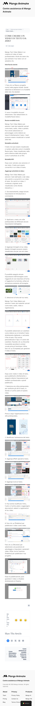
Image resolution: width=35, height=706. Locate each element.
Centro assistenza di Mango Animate (16, 680)
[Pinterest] (23, 640)
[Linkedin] (19, 640)
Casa (7, 29)
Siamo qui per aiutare (16, 29)
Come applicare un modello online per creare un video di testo (22, 654)
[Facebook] (11, 640)
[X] (15, 640)
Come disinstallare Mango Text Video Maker (12, 654)
